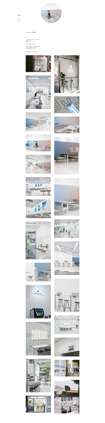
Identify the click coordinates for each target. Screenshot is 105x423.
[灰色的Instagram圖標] (79, 418)
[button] (21, 17)
